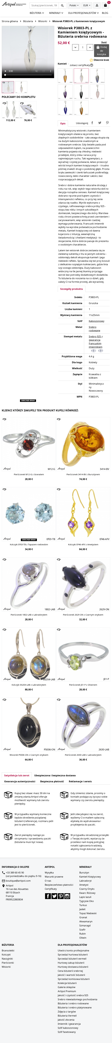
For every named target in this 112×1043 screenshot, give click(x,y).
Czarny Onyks (86, 888)
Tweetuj (100, 123)
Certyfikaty (51, 888)
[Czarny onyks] (81, 91)
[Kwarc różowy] (97, 91)
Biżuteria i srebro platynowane (75, 1007)
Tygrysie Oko (86, 901)
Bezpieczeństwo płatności (59, 884)
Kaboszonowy (96, 321)
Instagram (67, 896)
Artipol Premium (67, 991)
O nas (48, 880)
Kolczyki (6, 954)
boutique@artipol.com (18, 880)
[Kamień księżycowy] (81, 75)
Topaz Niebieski (88, 913)
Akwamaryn (85, 921)
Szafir (82, 929)
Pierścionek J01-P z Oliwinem (83, 684)
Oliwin (82, 937)
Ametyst (83, 884)
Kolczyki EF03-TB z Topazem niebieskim (29, 544)
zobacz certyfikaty (81, 65)
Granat (83, 917)
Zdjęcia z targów (67, 1011)
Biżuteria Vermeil (67, 1015)
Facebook (48, 896)
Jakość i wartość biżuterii (71, 975)
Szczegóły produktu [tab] (71, 289)
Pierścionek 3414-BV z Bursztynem (83, 474)
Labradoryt (85, 880)
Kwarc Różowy (87, 893)
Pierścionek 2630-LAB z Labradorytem (83, 754)
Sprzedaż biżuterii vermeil (72, 958)
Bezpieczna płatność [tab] (52, 781)
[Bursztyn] (65, 75)
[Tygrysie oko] (81, 107)
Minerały (55, 13)
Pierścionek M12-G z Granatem (29, 474)
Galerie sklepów (66, 987)
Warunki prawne (54, 876)
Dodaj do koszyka (101, 50)
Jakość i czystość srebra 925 (73, 995)
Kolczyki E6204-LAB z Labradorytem (29, 684)
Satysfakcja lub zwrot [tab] (16, 775)
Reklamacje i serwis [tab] (80, 781)
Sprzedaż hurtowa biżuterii (73, 954)
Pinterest (107, 123)
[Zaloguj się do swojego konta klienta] (97, 5)
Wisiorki (6, 966)
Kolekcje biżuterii (67, 983)
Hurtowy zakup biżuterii (71, 962)
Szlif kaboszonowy (68, 1027)
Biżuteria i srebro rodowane (73, 1003)
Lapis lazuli (85, 897)
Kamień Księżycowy (90, 876)
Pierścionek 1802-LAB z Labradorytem (29, 614)
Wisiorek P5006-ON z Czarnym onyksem (29, 754)
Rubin (82, 933)
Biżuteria (35, 13)
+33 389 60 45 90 (15, 872)
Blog (105, 13)
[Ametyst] (65, 91)
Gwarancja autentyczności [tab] (19, 781)
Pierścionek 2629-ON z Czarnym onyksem (83, 614)
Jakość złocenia (66, 1019)
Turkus (83, 905)
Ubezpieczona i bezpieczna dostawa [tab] (55, 775)
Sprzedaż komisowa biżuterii (74, 979)
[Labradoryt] (97, 75)
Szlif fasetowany (67, 1032)
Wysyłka (49, 872)
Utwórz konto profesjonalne (73, 950)
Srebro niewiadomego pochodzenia (77, 999)
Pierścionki (8, 962)
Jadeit (82, 909)
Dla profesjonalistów (82, 13)
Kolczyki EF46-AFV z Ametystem (83, 544)
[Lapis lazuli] (65, 107)
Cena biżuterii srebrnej (70, 970)
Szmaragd (85, 925)
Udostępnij (92, 123)
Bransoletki (8, 950)
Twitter (54, 896)
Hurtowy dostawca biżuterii (73, 966)
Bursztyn (84, 872)
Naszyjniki (7, 958)
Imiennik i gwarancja (69, 1023)
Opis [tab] (62, 123)
